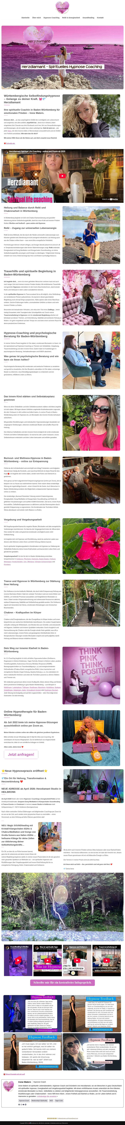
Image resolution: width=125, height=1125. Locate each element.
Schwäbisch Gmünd (34, 690)
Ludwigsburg (16, 687)
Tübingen (25, 687)
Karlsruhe (35, 559)
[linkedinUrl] (25, 1105)
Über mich (36, 18)
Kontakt (100, 18)
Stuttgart (57, 687)
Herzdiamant (27, 991)
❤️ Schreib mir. (9, 143)
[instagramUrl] (21, 1105)
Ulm (25, 562)
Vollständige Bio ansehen (47, 1096)
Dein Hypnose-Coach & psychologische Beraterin (58, 991)
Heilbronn (19, 559)
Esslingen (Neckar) (51, 690)
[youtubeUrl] (23, 1105)
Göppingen (17, 690)
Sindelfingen (8, 690)
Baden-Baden (44, 559)
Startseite (25, 18)
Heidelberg (50, 687)
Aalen (24, 690)
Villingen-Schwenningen (43, 562)
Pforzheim (27, 559)
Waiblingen (8, 687)
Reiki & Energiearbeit (71, 18)
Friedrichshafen (17, 562)
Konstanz (7, 564)
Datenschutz (65, 1123)
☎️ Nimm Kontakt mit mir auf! (14, 1074)
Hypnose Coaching (51, 18)
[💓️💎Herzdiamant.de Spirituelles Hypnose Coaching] (62, 8)
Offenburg (30, 562)
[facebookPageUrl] (19, 1105)
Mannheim (41, 687)
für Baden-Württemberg (93, 991)
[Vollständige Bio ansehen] (57, 1096)
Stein (9, 131)
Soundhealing (88, 18)
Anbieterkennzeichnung (55, 1123)
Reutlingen (33, 687)
